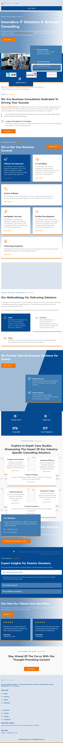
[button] (31, 572)
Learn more (7, 178)
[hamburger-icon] (60, 3)
